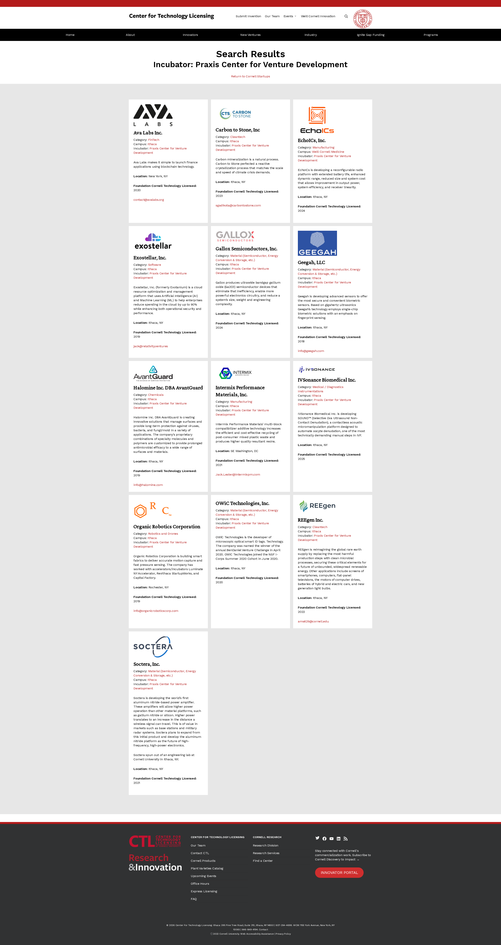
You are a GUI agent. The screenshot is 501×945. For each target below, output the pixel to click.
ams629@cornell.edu (313, 621)
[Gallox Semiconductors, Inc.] (250, 236)
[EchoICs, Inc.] (333, 119)
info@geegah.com (311, 351)
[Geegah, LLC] (333, 243)
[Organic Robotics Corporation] (168, 510)
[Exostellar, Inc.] (168, 241)
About (130, 35)
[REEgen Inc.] (333, 506)
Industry (311, 35)
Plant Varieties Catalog (207, 868)
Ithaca (152, 144)
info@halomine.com (148, 485)
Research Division (265, 845)
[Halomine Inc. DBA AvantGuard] (168, 373)
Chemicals (156, 395)
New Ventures (250, 35)
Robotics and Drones (163, 533)
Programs (431, 35)
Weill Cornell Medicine (328, 152)
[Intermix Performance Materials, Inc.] (250, 373)
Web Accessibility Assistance (257, 933)
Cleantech (237, 137)
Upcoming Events (203, 876)
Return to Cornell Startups (250, 76)
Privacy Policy (283, 933)
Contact (263, 929)
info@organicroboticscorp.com (155, 611)
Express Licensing (204, 891)
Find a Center (263, 861)
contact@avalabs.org (148, 200)
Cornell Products (203, 861)
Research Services (266, 853)
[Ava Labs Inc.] (168, 115)
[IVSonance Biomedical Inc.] (333, 369)
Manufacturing (323, 147)
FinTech (153, 140)
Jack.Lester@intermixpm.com (238, 474)
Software (154, 265)
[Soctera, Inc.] (168, 647)
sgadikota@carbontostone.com (238, 205)
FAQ (194, 899)
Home (70, 35)
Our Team (198, 845)
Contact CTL (200, 853)
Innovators (190, 35)
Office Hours (200, 883)
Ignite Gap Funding (371, 35)
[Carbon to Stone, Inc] (250, 113)
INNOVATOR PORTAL (339, 872)
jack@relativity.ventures (150, 346)
